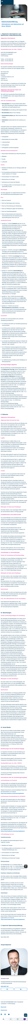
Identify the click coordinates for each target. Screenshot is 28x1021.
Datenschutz (4, 1010)
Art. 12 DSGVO (4, 96)
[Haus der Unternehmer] (7, 3)
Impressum (3, 1007)
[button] (3, 1019)
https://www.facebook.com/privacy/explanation (12, 793)
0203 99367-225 (4, 986)
